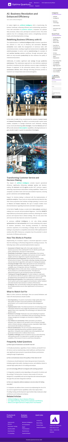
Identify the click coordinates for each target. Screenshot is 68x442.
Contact (31, 5)
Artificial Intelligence (17, 19)
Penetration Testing (12, 426)
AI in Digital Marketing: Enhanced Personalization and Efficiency (25, 401)
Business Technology (56, 21)
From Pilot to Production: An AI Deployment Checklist (56, 48)
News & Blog (39, 423)
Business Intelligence (27, 422)
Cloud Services (25, 431)
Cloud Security (11, 431)
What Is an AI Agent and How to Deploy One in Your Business (24, 402)
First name (54, 81)
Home (30, 2)
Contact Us (39, 420)
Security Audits (11, 428)
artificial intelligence (26, 25)
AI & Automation (26, 424)
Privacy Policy (39, 425)
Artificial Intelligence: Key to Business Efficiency (21, 399)
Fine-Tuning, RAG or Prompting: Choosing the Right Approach (57, 63)
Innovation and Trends (56, 29)
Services (36, 2)
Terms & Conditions (41, 427)
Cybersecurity (56, 25)
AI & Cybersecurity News (48, 2)
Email (53, 86)
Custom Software (26, 433)
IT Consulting (11, 433)
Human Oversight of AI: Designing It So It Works (57, 70)
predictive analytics (27, 29)
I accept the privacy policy (56, 93)
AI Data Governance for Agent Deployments (56, 55)
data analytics (23, 128)
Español (37, 5)
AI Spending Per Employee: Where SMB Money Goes (57, 40)
